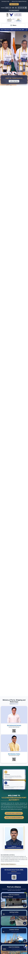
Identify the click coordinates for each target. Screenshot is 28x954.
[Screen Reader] (13, 8)
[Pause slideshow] (24, 36)
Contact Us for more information (14, 817)
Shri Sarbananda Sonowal (14, 725)
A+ (23, 7)
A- (18, 7)
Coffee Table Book (14, 81)
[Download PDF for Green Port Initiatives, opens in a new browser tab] (24, 905)
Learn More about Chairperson (13, 813)
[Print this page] (26, 8)
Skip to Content (14, 4)
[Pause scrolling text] (26, 30)
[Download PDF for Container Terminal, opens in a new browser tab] (24, 940)
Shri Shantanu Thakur (14, 754)
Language (3, 7)
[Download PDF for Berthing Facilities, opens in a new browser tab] (24, 923)
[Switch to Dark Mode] (16, 8)
